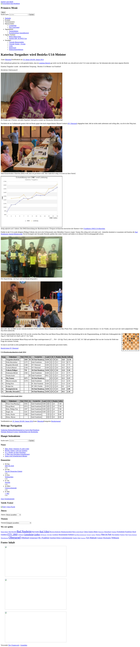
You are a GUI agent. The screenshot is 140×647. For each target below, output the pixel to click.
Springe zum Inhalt (7, 2)
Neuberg (122, 534)
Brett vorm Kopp (77, 532)
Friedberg (4, 535)
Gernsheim (29, 534)
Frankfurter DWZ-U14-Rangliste (94, 228)
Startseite (8, 18)
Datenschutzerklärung (16, 49)
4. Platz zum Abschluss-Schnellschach (17, 454)
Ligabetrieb (12, 25)
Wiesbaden (107, 538)
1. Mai (7, 493)
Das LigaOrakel (14, 27)
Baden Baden (4, 532)
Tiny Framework (13, 645)
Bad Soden (35, 532)
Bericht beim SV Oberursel (9, 348)
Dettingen (101, 532)
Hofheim (71, 535)
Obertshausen (4, 538)
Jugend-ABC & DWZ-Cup (18, 38)
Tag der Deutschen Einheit (13, 471)
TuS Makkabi (91, 538)
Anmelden (23, 645)
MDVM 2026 (9, 466)
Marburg (98, 534)
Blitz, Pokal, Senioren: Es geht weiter (17, 449)
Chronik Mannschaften (16, 42)
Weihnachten (9, 477)
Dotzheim (114, 532)
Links (11, 46)
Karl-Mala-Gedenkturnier (80, 534)
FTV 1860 (12, 534)
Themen (3, 523)
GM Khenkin (43, 534)
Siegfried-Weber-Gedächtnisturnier (61, 538)
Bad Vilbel (44, 531)
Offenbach (25, 538)
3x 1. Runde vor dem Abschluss (15, 452)
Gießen (37, 534)
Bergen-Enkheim (55, 532)
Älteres (3, 515)
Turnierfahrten (13, 31)
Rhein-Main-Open (15, 36)
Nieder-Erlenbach (132, 534)
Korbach (89, 534)
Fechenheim (121, 532)
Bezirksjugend (56, 421)
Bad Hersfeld (12, 532)
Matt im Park (106, 534)
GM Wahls (49, 534)
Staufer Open (77, 538)
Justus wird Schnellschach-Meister (16, 456)
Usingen (100, 538)
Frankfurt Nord (130, 532)
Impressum (12, 48)
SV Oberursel (72, 123)
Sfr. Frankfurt (44, 538)
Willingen (115, 538)
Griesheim (55, 534)
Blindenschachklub (66, 532)
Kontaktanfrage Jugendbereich (19, 33)
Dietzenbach (107, 532)
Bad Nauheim (24, 531)
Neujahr (7, 482)
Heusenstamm (63, 534)
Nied (126, 534)
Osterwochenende (11, 488)
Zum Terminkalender (7, 499)
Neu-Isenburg (116, 534)
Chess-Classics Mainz (91, 532)
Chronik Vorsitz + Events (17, 44)
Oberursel (15, 537)
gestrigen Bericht (44, 63)
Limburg (93, 534)
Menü (3, 12)
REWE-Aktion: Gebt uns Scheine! (16, 450)
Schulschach (34, 538)
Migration (8, 59)
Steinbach (83, 538)
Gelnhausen (21, 534)
